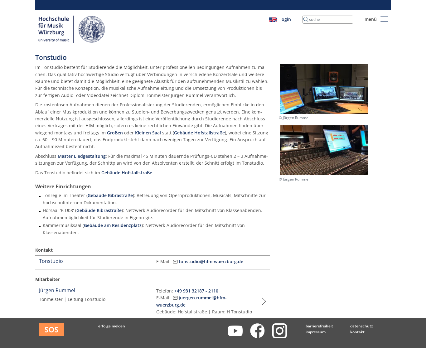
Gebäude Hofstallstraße (199, 133)
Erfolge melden (111, 326)
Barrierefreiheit (319, 326)
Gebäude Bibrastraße (110, 195)
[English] (273, 19)
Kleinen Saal (148, 133)
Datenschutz (361, 326)
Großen (115, 133)
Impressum (316, 332)
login (285, 19)
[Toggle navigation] (384, 18)
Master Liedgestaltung (82, 156)
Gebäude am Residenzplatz (113, 225)
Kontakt (357, 332)
